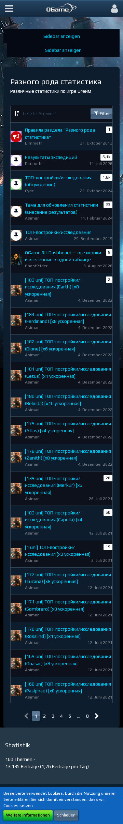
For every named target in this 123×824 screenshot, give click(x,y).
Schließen (66, 815)
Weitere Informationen (28, 815)
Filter (104, 113)
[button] (9, 8)
